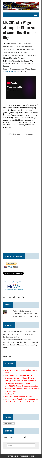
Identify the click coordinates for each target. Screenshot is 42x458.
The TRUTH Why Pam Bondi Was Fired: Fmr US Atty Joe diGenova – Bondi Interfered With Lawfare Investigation (20, 334)
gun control (30, 49)
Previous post (14, 134)
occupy (5, 69)
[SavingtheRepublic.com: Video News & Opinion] (21, 6)
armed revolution (9, 46)
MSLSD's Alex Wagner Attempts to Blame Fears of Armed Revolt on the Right (19, 56)
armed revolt (28, 43)
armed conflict (16, 43)
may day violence (20, 52)
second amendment (17, 69)
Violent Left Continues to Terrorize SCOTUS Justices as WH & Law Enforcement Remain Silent (25, 313)
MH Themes (32, 456)
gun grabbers (8, 52)
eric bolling (29, 46)
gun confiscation (19, 49)
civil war (20, 46)
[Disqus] (21, 168)
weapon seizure (30, 69)
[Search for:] (21, 445)
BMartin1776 (15, 71)
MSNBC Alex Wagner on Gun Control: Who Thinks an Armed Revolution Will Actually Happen (18, 63)
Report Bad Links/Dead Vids (13, 297)
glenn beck (7, 49)
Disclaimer (7, 356)
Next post (29, 134)
